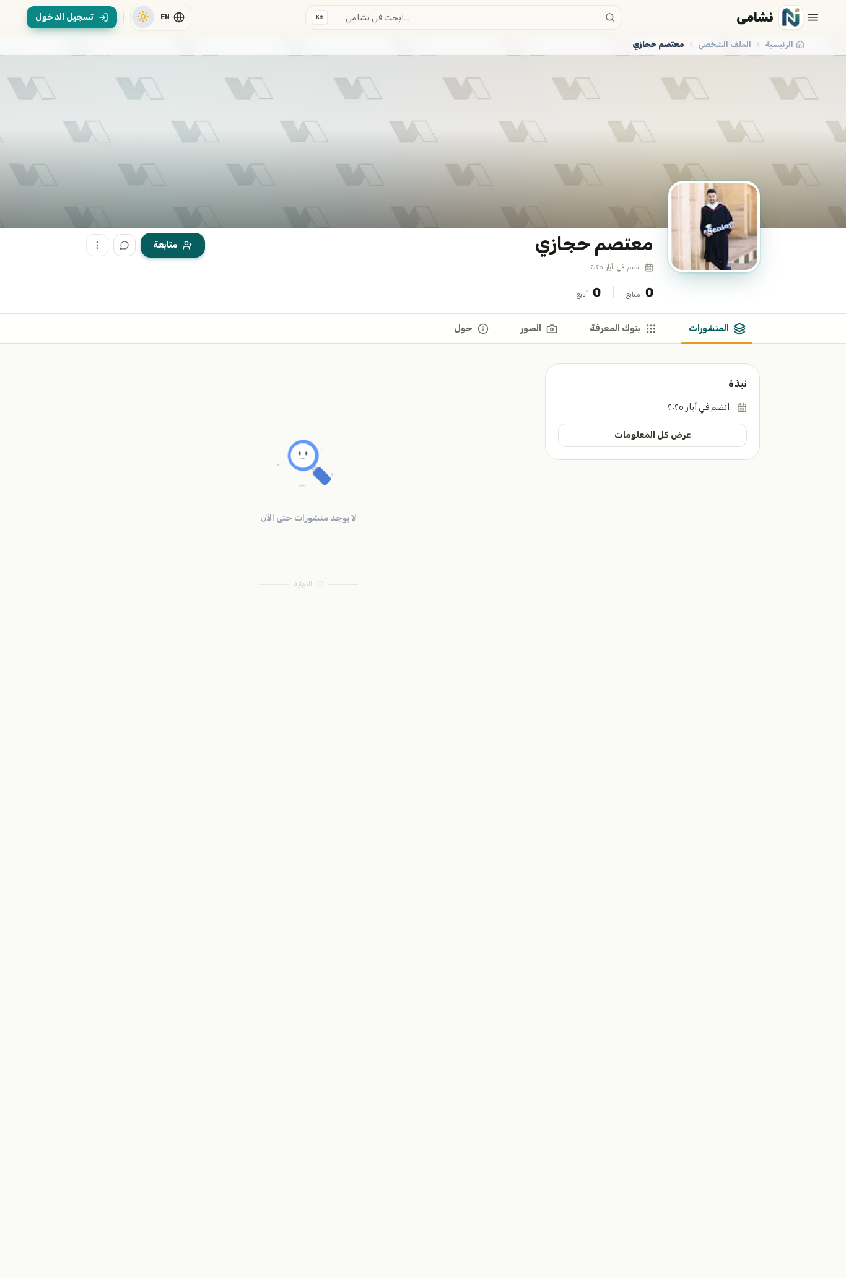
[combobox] (463, 17)
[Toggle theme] (143, 17)
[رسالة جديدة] (124, 245)
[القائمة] (812, 17)
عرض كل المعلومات (652, 435)
